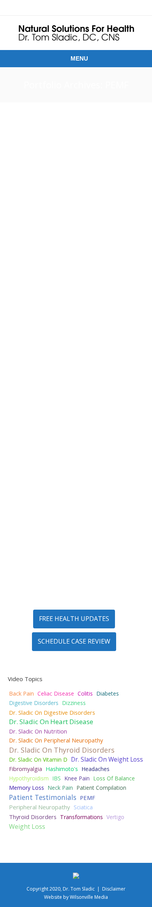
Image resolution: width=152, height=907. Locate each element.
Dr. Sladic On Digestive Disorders (52, 712)
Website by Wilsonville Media (76, 897)
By (86, 224)
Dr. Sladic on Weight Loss (107, 759)
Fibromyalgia (25, 769)
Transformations (81, 817)
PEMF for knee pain (53, 565)
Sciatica (83, 807)
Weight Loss (27, 826)
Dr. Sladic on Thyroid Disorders (62, 750)
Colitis (85, 693)
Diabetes (107, 693)
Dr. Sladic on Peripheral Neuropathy (56, 740)
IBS (56, 778)
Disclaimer (113, 889)
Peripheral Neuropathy (90, 463)
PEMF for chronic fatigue (67, 326)
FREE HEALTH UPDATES (74, 618)
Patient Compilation (101, 787)
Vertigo (115, 817)
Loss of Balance (114, 778)
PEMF (71, 224)
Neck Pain (60, 787)
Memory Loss (26, 787)
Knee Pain (62, 577)
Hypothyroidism (29, 778)
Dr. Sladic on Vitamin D (38, 759)
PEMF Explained (46, 211)
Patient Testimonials (42, 797)
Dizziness (74, 703)
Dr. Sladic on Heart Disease (51, 721)
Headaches (95, 769)
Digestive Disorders (33, 703)
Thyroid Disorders (33, 817)
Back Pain (21, 693)
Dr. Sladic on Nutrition (38, 731)
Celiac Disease (55, 693)
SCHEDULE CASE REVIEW (74, 641)
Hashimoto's (62, 769)
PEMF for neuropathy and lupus (67, 446)
